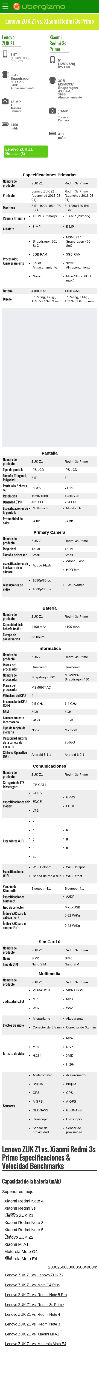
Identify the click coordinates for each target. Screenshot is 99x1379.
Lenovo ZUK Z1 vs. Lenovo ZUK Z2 (34, 1275)
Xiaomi (56, 37)
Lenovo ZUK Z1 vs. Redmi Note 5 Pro (36, 1295)
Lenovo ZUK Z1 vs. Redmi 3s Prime (34, 1305)
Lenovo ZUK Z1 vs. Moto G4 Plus (32, 1285)
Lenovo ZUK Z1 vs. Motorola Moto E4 (35, 1344)
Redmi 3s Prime (58, 46)
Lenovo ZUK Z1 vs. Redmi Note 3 (32, 1324)
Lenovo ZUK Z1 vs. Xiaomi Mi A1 (32, 1334)
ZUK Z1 (8, 43)
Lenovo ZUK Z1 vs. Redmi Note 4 (32, 1314)
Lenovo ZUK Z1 (42, 191)
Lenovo (8, 37)
